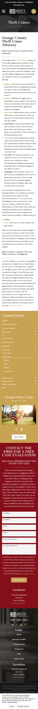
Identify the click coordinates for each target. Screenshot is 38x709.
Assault (6, 223)
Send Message (19, 580)
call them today (15, 306)
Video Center (19, 659)
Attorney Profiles (19, 639)
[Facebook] (25, 625)
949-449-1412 (19, 620)
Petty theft (8, 112)
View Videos (19, 437)
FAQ (18, 654)
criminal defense (22, 60)
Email (4, 533)
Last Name (6, 519)
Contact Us (19, 649)
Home (19, 635)
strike (20, 199)
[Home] (18, 11)
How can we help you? (10, 546)
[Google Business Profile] (21, 625)
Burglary (7, 84)
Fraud (6, 138)
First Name (6, 513)
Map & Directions (19, 603)
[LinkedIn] (13, 625)
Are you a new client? (10, 539)
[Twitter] (17, 625)
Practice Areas (19, 644)
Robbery (7, 98)
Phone (5, 526)
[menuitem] (5, 320)
